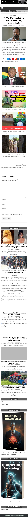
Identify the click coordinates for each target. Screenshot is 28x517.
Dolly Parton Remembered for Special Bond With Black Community (14, 313)
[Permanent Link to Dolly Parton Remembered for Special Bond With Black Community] (14, 305)
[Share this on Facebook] (10, 59)
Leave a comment (21, 25)
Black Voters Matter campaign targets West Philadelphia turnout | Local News (14, 271)
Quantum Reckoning (6, 501)
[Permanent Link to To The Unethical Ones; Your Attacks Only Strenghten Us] (14, 34)
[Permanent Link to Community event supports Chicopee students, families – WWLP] (14, 353)
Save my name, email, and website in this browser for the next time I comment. (12, 215)
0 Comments (17, 249)
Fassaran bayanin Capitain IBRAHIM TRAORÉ (14, 109)
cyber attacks (10, 61)
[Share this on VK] (18, 59)
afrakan (5, 25)
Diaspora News (4, 404)
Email (4, 204)
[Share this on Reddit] (16, 59)
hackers (16, 61)
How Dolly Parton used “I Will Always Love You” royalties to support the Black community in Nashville (14, 246)
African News (14, 15)
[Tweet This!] (8, 59)
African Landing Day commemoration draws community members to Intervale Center (14, 386)
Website (4, 208)
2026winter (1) (4, 509)
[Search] (26, 8)
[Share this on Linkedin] (23, 59)
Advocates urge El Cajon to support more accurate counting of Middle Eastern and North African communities (14, 339)
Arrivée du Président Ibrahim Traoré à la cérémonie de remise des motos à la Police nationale (14, 156)
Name (4, 199)
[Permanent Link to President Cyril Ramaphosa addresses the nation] (14, 76)
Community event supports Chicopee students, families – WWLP (14, 362)
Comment (5, 183)
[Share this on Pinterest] (13, 59)
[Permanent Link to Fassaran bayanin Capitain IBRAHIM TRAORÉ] (14, 99)
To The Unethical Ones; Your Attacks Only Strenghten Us (14, 20)
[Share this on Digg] (21, 59)
